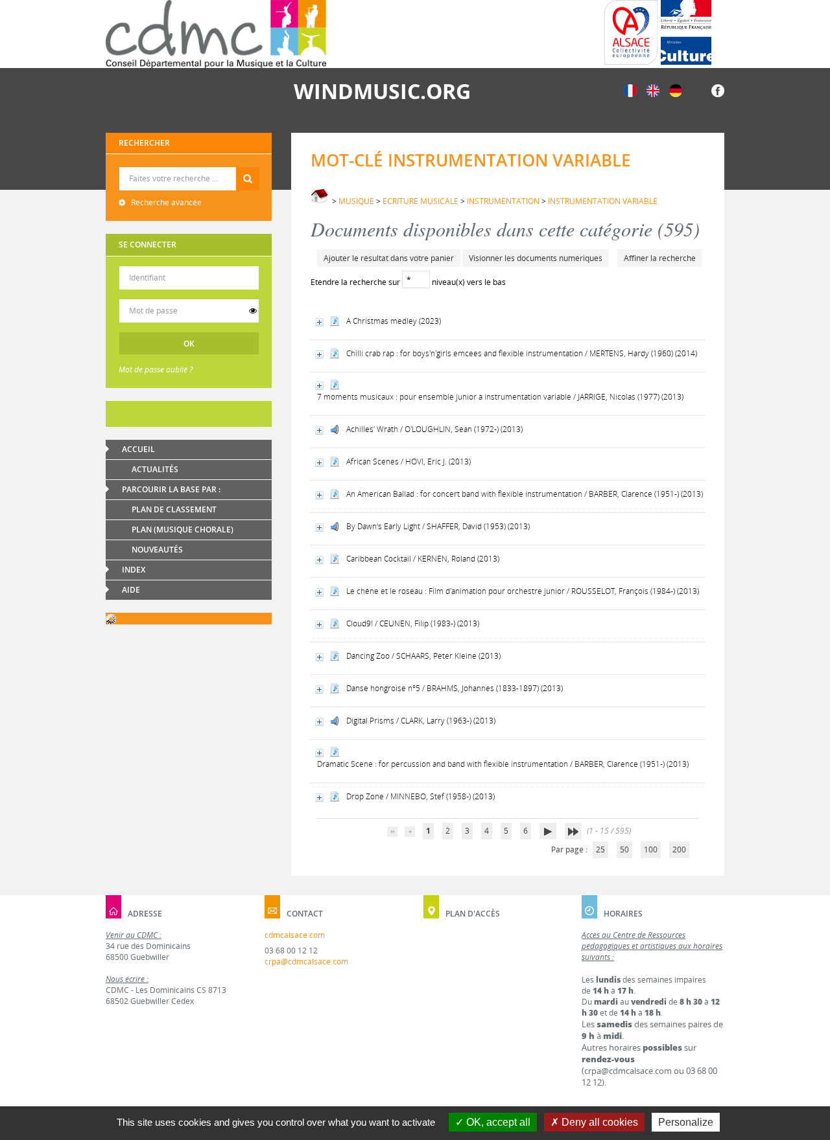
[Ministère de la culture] (686, 32)
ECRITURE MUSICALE (420, 201)
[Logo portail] (216, 34)
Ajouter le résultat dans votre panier (389, 258)
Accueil (138, 449)
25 (600, 849)
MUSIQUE (356, 201)
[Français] (630, 89)
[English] (652, 89)
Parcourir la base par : (171, 489)
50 (624, 849)
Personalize (685, 1122)
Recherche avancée (165, 202)
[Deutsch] (675, 89)
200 (679, 849)
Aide (131, 589)
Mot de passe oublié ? (156, 369)
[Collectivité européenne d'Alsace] (631, 32)
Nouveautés (157, 549)
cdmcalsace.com (295, 934)
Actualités (155, 469)
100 (651, 849)
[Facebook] (717, 89)
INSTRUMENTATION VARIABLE (603, 201)
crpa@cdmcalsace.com (306, 961)
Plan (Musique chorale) (182, 529)
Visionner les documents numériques (535, 258)
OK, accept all (497, 1122)
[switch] (253, 311)
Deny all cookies (598, 1122)
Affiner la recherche (660, 258)
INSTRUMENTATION (503, 201)
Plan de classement (174, 509)
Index (133, 569)
